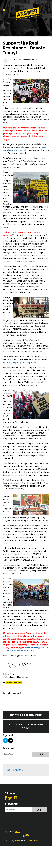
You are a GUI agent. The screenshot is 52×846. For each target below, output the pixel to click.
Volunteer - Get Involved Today (26, 726)
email (17, 832)
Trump (9, 683)
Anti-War (18, 683)
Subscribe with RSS (16, 770)
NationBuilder (31, 841)
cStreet (17, 841)
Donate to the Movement (26, 715)
